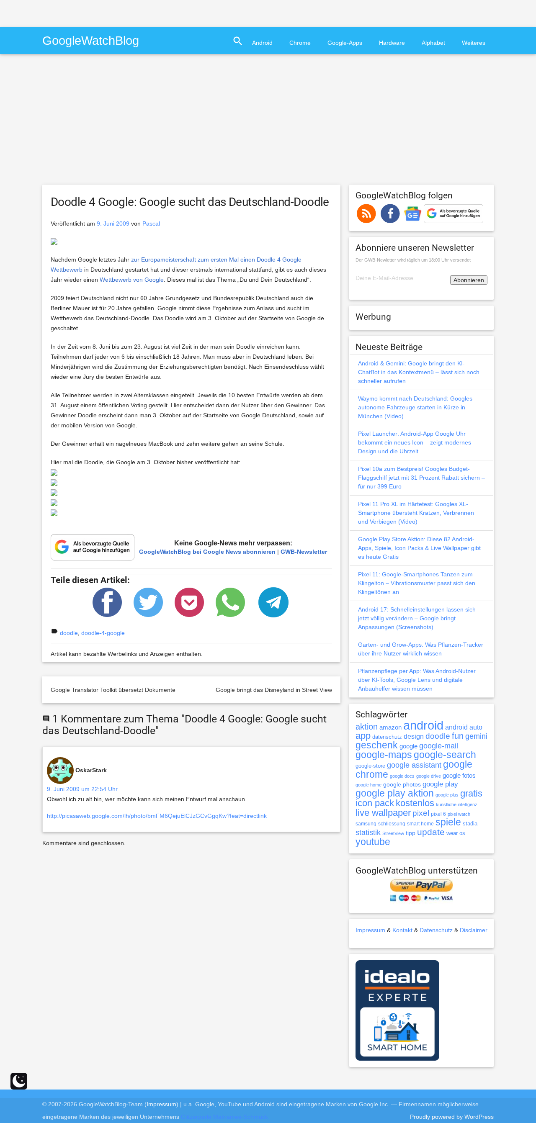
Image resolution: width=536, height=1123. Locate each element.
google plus (447, 794)
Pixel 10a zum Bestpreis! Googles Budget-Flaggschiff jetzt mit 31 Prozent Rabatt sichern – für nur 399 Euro (421, 477)
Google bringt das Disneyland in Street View (274, 689)
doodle (69, 633)
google (408, 746)
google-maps (384, 754)
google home (368, 784)
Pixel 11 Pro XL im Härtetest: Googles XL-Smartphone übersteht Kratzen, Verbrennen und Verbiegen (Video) (416, 513)
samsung (366, 824)
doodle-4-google (103, 633)
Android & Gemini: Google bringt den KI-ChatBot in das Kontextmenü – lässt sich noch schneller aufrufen (418, 372)
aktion (367, 726)
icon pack (375, 803)
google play (440, 784)
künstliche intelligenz (456, 804)
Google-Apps (344, 42)
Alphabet (433, 42)
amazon (390, 727)
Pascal (151, 223)
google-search (445, 755)
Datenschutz (436, 930)
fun (458, 735)
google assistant (414, 765)
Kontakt (402, 930)
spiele (448, 822)
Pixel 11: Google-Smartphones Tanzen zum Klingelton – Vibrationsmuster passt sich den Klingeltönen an (416, 583)
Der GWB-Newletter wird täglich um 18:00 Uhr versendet (413, 259)
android (423, 725)
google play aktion (395, 793)
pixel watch (459, 814)
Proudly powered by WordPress (452, 1116)
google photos (402, 784)
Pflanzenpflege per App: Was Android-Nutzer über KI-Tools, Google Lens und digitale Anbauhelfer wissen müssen (417, 680)
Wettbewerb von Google (132, 279)
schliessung (391, 824)
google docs (402, 776)
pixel (420, 812)
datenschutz (387, 737)
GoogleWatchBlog (90, 40)
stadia (470, 823)
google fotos (459, 775)
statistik (368, 832)
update (431, 832)
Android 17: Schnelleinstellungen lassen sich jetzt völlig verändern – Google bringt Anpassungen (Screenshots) (417, 618)
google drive (428, 776)
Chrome (300, 42)
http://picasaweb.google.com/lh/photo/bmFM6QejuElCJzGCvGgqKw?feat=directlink (157, 815)
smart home (420, 824)
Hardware (392, 42)
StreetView (393, 833)
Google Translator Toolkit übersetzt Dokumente (113, 689)
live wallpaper (383, 812)
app (363, 735)
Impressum (370, 930)
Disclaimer (473, 930)
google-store (370, 766)
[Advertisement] (98, 12)
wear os (455, 833)
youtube (373, 841)
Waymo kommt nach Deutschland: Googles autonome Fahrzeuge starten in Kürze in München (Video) (415, 407)
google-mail (438, 746)
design (414, 736)
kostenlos (415, 803)
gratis (471, 793)
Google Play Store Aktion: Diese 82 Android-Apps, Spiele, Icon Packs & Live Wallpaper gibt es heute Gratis (419, 548)
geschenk (377, 745)
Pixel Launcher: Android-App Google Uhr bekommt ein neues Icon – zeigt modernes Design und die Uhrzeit (414, 442)
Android (262, 42)
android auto (463, 727)
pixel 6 (438, 814)
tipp (410, 833)
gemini (476, 736)
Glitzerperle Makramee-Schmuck (224, 1116)
